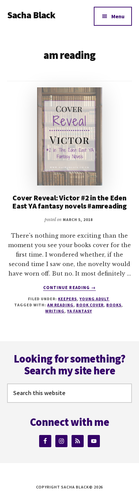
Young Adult (95, 298)
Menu (117, 16)
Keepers (67, 298)
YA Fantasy (79, 310)
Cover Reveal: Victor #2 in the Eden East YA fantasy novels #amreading (69, 202)
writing (54, 310)
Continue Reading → (69, 288)
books (113, 304)
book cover (90, 304)
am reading (60, 304)
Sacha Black (31, 15)
